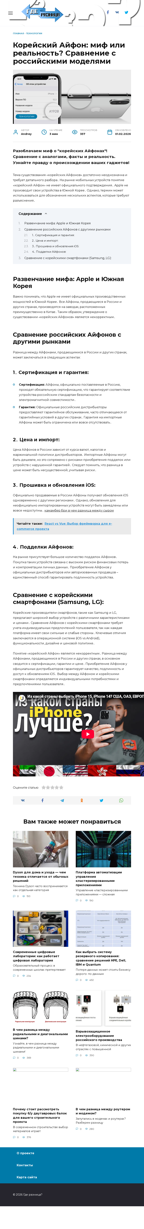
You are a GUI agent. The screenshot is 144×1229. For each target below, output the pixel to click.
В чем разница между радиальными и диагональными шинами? (40, 1034)
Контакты (25, 1165)
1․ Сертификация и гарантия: (53, 235)
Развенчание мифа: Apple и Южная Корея (57, 223)
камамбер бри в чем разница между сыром (79, 510)
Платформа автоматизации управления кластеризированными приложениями (99, 879)
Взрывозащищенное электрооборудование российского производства (99, 1036)
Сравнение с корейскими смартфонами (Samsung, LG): (68, 258)
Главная (18, 33)
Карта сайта (27, 1177)
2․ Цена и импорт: (45, 240)
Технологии (34, 33)
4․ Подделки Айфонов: (49, 251)
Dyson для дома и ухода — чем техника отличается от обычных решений (40, 877)
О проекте (25, 1153)
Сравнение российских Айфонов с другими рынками (67, 229)
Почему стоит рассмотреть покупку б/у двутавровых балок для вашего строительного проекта (40, 1115)
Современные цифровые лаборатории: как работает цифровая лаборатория (36, 956)
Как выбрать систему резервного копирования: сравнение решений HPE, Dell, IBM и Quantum (101, 958)
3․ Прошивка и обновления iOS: (55, 246)
